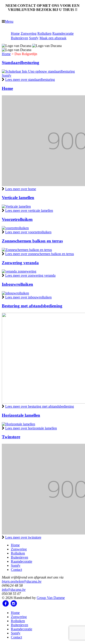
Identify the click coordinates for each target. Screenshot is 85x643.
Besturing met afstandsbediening (32, 305)
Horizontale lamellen (21, 415)
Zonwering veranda (20, 262)
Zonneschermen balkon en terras (32, 241)
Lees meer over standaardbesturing (30, 79)
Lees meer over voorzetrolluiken (28, 232)
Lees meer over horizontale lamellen (31, 428)
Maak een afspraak (52, 38)
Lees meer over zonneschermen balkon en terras (39, 254)
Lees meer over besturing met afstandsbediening (39, 406)
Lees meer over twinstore (23, 537)
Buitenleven (19, 38)
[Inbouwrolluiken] (15, 293)
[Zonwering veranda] (19, 271)
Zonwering (28, 33)
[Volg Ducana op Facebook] (5, 603)
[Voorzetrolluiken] (15, 228)
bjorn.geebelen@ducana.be (21, 581)
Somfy (34, 38)
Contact (16, 570)
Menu (9, 21)
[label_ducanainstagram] (13, 603)
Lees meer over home (20, 189)
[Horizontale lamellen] (18, 424)
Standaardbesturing (20, 62)
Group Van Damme (51, 598)
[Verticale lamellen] (16, 206)
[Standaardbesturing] (42, 75)
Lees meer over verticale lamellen (29, 210)
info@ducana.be (14, 589)
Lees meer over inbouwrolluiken (28, 297)
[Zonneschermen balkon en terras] (27, 250)
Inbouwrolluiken (17, 284)
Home (15, 33)
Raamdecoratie (63, 33)
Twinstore (11, 436)
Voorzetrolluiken (17, 219)
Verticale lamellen (18, 197)
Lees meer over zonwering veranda (30, 275)
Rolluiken (44, 33)
